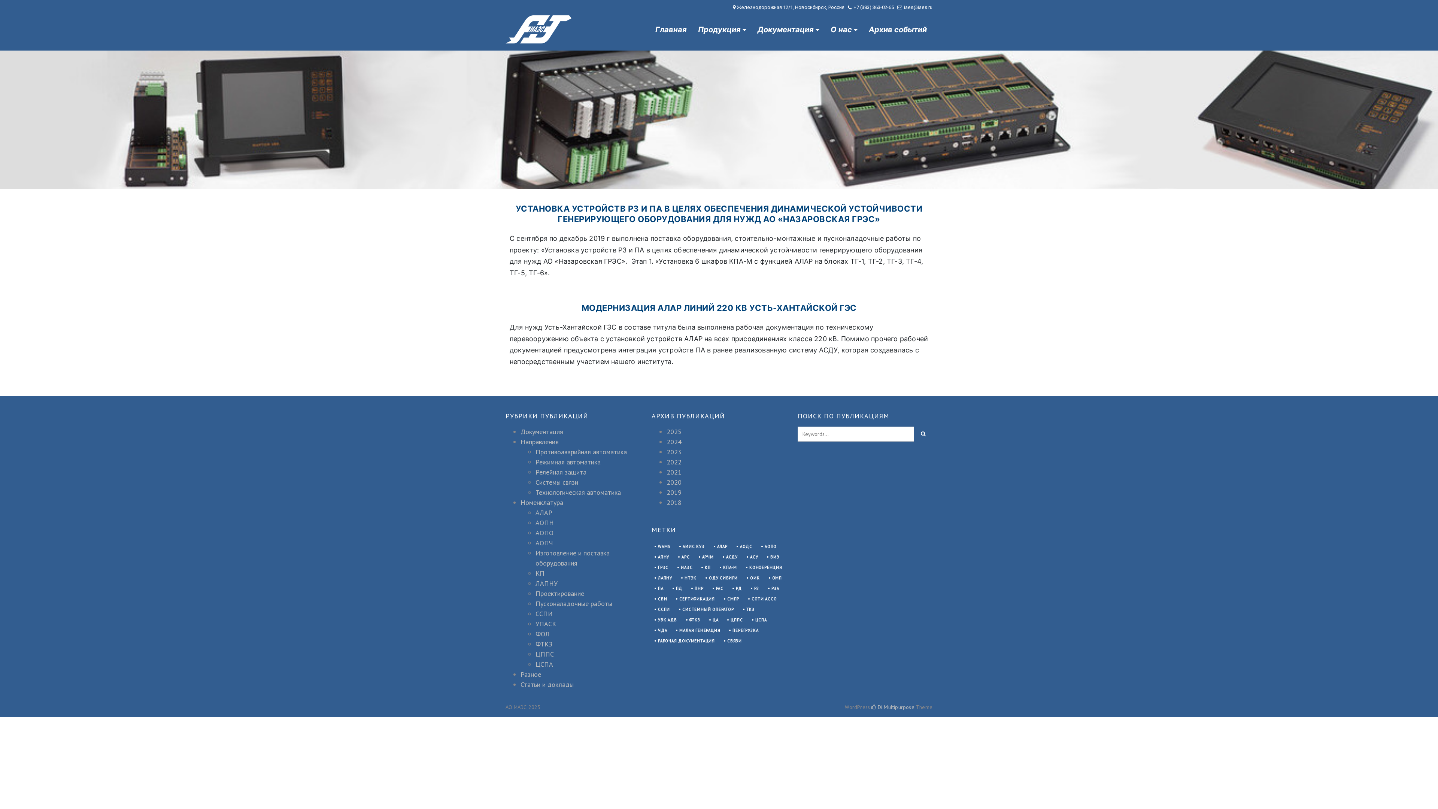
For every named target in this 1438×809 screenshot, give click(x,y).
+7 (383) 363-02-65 (873, 7)
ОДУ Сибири (723, 578)
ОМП (777, 578)
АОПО (544, 532)
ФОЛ (543, 634)
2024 (674, 441)
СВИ (662, 599)
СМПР (733, 599)
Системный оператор (708, 609)
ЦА (716, 619)
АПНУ (663, 557)
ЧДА (662, 630)
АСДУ (732, 557)
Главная (671, 29)
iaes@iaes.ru (918, 7)
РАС (719, 588)
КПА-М (730, 567)
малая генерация (699, 630)
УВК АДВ (667, 619)
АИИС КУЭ (693, 546)
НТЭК (691, 578)
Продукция (719, 29)
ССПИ (544, 613)
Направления (540, 441)
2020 (674, 482)
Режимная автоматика (568, 462)
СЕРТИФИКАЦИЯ (697, 599)
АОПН (545, 522)
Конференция (765, 567)
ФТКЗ (544, 644)
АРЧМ (708, 557)
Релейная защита (561, 472)
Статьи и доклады (547, 684)
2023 (674, 452)
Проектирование (560, 593)
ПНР (699, 588)
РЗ (756, 588)
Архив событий (898, 29)
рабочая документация (686, 640)
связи (734, 640)
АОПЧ (544, 543)
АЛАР (544, 512)
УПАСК (546, 623)
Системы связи (557, 482)
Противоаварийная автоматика (581, 452)
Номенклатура (542, 502)
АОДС (746, 546)
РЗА (775, 588)
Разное (531, 674)
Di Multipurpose (895, 707)
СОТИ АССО (764, 599)
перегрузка (745, 630)
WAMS (664, 546)
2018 (674, 502)
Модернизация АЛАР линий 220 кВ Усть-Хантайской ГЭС (719, 308)
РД (739, 588)
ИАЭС (686, 567)
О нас (841, 29)
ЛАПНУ (547, 583)
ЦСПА (544, 664)
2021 (674, 472)
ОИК (754, 578)
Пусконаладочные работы (574, 603)
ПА (661, 588)
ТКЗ (750, 609)
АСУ (754, 557)
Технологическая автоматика (578, 492)
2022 (674, 462)
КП (540, 573)
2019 (674, 492)
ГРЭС (663, 567)
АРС (685, 557)
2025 (674, 431)
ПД (679, 588)
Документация (786, 29)
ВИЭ (774, 557)
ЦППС (545, 654)
